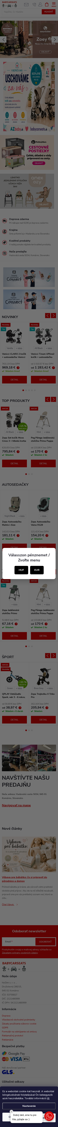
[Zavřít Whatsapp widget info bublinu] (11, 1111)
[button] (49, 1116)
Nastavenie (29, 1106)
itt (48, 1098)
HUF (21, 570)
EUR (36, 570)
